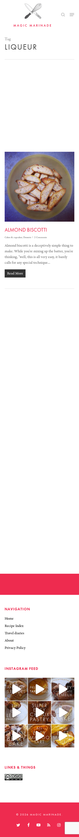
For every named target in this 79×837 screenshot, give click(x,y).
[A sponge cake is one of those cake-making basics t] (62, 712)
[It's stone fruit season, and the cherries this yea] (62, 689)
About (9, 640)
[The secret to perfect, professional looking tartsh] (39, 689)
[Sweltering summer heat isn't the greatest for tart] (39, 735)
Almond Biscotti (26, 229)
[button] (72, 15)
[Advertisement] (39, 101)
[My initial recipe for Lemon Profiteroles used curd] (16, 712)
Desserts (27, 237)
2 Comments (40, 237)
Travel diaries (14, 633)
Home (9, 618)
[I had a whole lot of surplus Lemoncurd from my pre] (16, 735)
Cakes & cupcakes (13, 237)
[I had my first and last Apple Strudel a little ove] (16, 689)
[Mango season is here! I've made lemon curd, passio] (62, 735)
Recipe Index (14, 625)
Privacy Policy (15, 647)
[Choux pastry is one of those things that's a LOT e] (39, 712)
